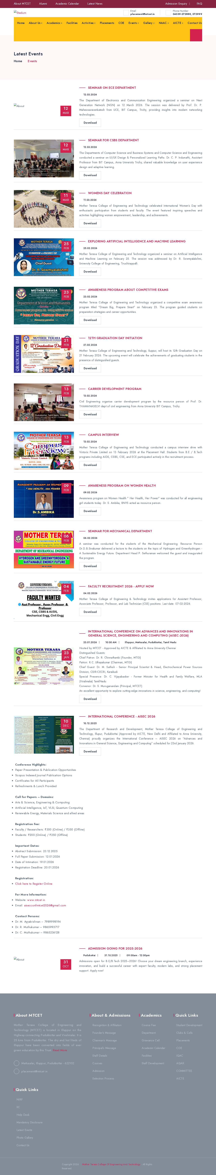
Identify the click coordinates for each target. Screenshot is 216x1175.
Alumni (43, 4)
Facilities (72, 23)
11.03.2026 (90, 200)
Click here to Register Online (33, 884)
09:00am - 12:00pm (138, 955)
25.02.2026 (90, 248)
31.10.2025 (110, 955)
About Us (34, 23)
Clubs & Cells (184, 1033)
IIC (18, 1107)
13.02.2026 (90, 395)
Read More (60, 1050)
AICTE (177, 23)
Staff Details (99, 1055)
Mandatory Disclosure (30, 1122)
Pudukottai (89, 955)
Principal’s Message (104, 1048)
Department (149, 1033)
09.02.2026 (90, 492)
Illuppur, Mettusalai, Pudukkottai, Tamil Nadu (150, 642)
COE (121, 23)
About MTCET (22, 4)
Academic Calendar (67, 4)
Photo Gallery (25, 1137)
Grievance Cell (151, 1040)
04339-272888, (182, 14)
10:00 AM (110, 642)
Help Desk (23, 1115)
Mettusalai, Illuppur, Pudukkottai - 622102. (48, 1063)
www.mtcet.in (36, 900)
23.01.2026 (90, 642)
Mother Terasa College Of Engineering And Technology (111, 1164)
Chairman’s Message (104, 1040)
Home (20, 23)
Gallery (148, 23)
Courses (97, 1063)
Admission (98, 1071)
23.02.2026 (90, 296)
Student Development (189, 1025)
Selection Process (103, 1078)
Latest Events (24, 1130)
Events (133, 23)
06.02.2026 (90, 538)
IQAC (179, 1055)
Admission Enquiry (176, 4)
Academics (53, 23)
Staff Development (153, 1063)
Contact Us (195, 23)
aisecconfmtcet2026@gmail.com (45, 905)
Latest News (94, 4)
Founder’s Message (104, 1033)
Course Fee (149, 1025)
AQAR (180, 1063)
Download (90, 123)
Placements (107, 23)
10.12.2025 (90, 723)
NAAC (163, 23)
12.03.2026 (90, 94)
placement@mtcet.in (142, 14)
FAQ (199, 4)
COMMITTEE (184, 1071)
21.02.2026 (90, 345)
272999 (197, 14)
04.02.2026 (90, 593)
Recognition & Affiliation (107, 1025)
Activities (87, 23)
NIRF (20, 1099)
